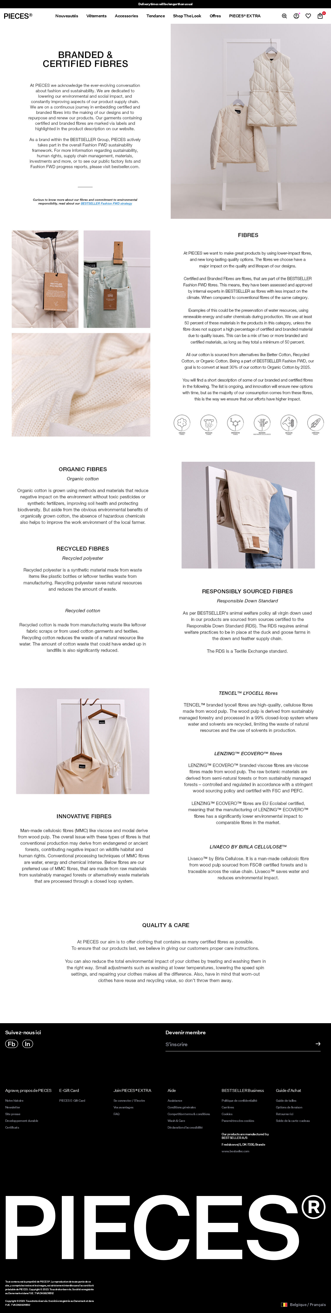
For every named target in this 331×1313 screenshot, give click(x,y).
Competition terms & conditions (189, 1114)
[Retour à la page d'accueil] (18, 16)
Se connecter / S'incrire (129, 1100)
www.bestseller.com (235, 1151)
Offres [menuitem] (215, 15)
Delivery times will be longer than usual (165, 4)
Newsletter (12, 1107)
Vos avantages (123, 1107)
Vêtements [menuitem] (96, 15)
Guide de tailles (286, 1100)
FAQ (116, 1114)
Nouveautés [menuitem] (66, 15)
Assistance (175, 1100)
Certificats (12, 1127)
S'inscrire (177, 1044)
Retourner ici (284, 1114)
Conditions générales (181, 1107)
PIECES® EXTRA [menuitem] (245, 15)
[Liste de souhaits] (308, 16)
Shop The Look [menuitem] (187, 15)
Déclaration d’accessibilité (185, 1127)
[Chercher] (284, 16)
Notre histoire (14, 1100)
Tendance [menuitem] (155, 15)
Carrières (228, 1107)
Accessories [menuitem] (126, 15)
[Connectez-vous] (296, 16)
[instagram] (27, 1044)
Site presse (12, 1114)
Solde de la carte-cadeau (293, 1120)
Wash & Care (176, 1120)
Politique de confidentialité (239, 1100)
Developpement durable (21, 1120)
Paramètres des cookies (238, 1120)
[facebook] (11, 1044)
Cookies (227, 1114)
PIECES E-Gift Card (72, 1100)
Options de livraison (289, 1107)
